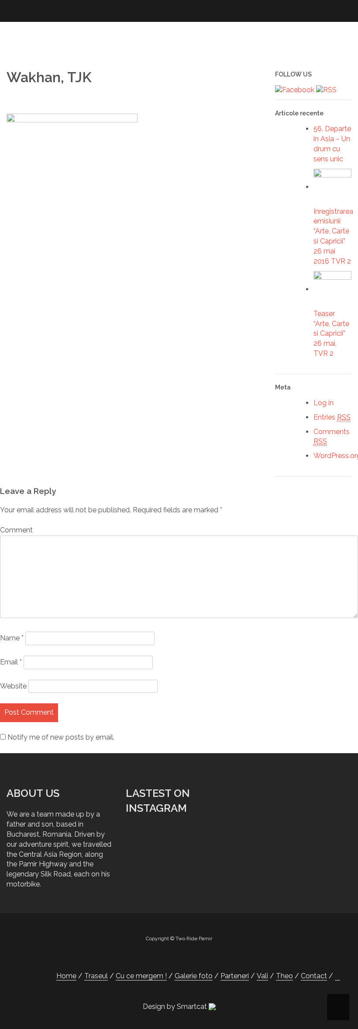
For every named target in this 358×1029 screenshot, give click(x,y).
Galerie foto (194, 976)
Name (12, 638)
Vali (262, 976)
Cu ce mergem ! (141, 976)
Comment (16, 530)
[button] (337, 976)
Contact (314, 976)
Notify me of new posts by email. (60, 737)
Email (11, 662)
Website (13, 686)
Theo (284, 976)
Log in (323, 403)
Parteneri (234, 976)
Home (66, 976)
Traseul (96, 976)
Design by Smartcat (176, 1006)
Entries (332, 417)
